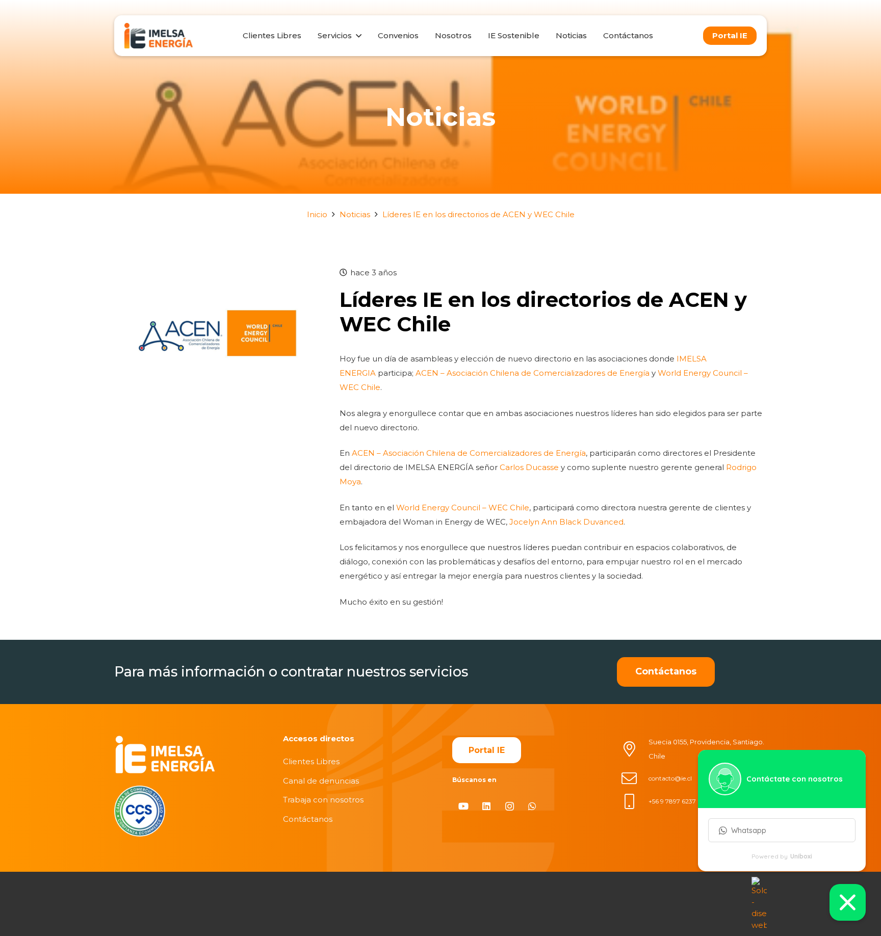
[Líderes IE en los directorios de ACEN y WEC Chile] (215, 272)
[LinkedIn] (486, 806)
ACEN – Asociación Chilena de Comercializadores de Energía (533, 373)
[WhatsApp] (532, 806)
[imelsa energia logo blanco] (165, 754)
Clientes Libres (311, 761)
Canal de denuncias (321, 781)
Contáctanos (307, 819)
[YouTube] (463, 806)
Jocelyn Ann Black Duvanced (566, 522)
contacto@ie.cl (670, 778)
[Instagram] (509, 806)
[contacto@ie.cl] (635, 778)
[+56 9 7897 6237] (635, 801)
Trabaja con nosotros (323, 799)
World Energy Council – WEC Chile (462, 507)
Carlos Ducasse (529, 467)
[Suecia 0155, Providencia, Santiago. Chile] (635, 749)
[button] (356, 35)
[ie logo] (158, 35)
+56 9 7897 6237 (672, 801)
